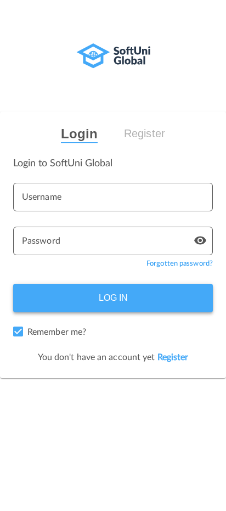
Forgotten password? (179, 263)
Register (144, 133)
